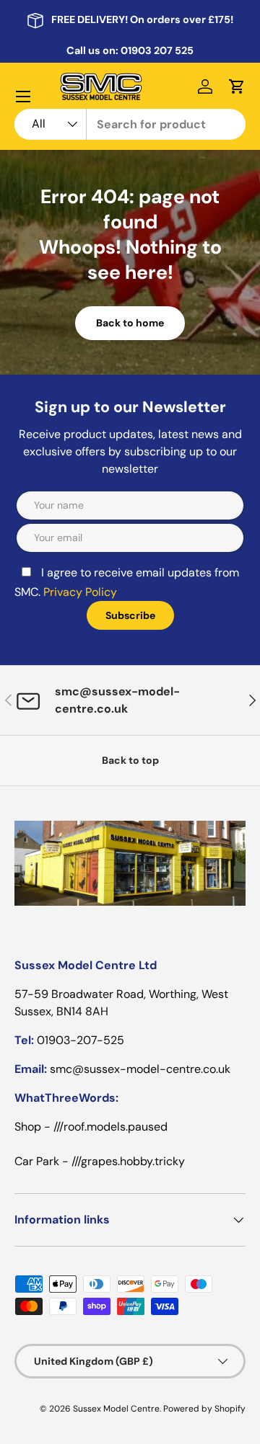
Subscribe (130, 615)
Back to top (130, 760)
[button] (237, 86)
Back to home (130, 322)
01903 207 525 (157, 50)
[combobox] (130, 124)
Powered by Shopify (204, 1408)
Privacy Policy (80, 592)
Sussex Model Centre (116, 1408)
